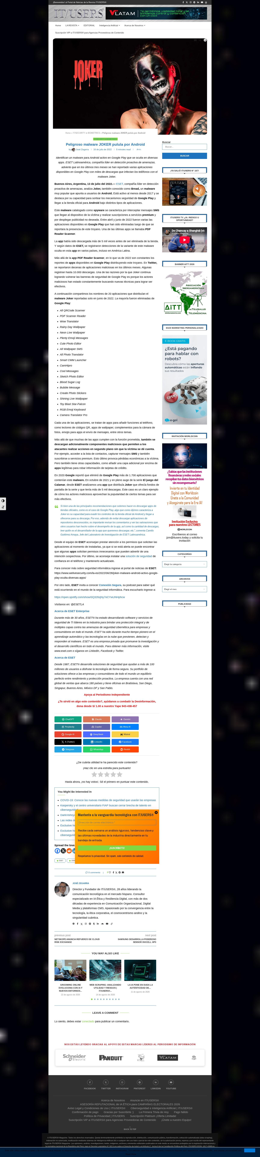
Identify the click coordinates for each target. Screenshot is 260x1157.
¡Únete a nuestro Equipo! (176, 1119)
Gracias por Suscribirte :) (119, 1112)
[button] (58, 979)
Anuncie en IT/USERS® (144, 1100)
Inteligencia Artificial (108, 25)
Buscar (166, 142)
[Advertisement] (184, 656)
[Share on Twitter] (116, 872)
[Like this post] (110, 872)
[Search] (199, 40)
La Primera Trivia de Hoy (154, 1112)
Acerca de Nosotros (133, 25)
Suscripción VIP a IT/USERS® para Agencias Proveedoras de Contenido (89, 32)
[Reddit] (69, 850)
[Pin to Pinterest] (120, 872)
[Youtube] (202, 2)
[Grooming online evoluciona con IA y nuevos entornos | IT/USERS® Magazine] (70, 970)
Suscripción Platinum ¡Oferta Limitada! (153, 1116)
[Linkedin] (198, 2)
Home (58, 25)
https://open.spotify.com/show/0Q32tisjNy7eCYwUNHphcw (89, 597)
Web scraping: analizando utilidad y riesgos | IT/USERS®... (105, 988)
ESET (119, 183)
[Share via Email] (123, 872)
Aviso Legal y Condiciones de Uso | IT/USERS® (96, 1108)
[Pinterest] (194, 2)
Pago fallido (181, 1112)
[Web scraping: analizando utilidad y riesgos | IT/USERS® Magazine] (105, 970)
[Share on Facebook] (113, 872)
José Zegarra (81, 883)
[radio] (94, 775)
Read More (130, 1154)
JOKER (74, 860)
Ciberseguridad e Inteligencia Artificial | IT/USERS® (161, 1108)
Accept (249, 1150)
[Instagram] (190, 2)
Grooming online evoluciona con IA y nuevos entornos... (70, 988)
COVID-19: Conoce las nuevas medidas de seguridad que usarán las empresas (108, 800)
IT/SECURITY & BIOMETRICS (86, 133)
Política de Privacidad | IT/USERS (104, 1116)
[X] (63, 850)
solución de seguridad (139, 556)
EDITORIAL (89, 25)
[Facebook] (183, 2)
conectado (88, 1021)
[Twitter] (187, 2)
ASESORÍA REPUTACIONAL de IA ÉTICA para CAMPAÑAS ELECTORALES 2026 (130, 1104)
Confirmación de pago (85, 1112)
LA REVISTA (71, 25)
